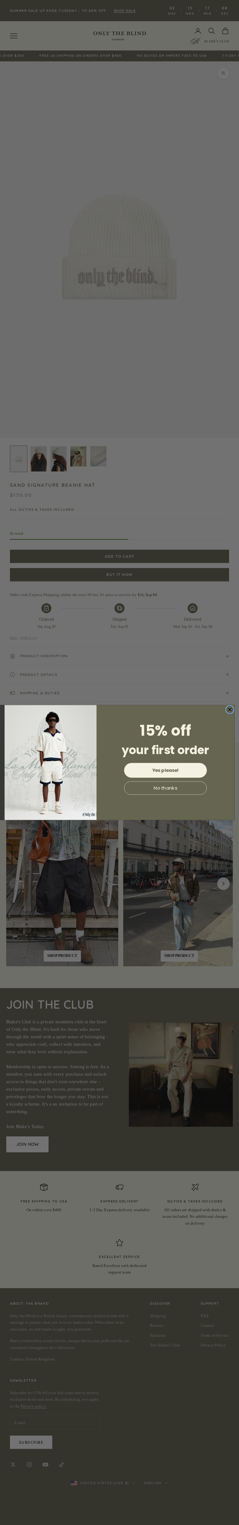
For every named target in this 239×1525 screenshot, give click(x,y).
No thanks (165, 788)
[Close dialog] (230, 709)
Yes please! (165, 770)
